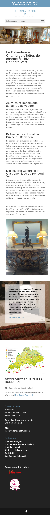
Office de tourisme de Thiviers (19, 444)
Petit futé (9, 453)
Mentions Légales (17, 467)
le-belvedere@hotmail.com (17, 431)
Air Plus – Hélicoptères (16, 450)
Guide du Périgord (13, 441)
